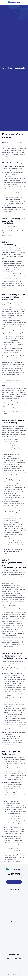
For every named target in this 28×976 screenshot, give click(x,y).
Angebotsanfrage (13, 882)
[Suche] (24, 965)
